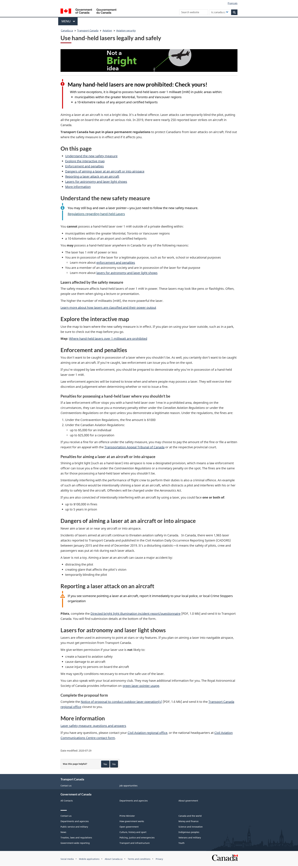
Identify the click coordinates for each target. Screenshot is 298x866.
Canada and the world (190, 815)
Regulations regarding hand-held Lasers (96, 214)
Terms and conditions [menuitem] (139, 858)
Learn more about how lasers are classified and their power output (108, 307)
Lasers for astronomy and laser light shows (96, 181)
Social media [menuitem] (67, 858)
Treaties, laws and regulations (76, 837)
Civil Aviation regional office (147, 733)
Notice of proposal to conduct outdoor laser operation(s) (121, 702)
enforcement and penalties (115, 262)
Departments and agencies (134, 800)
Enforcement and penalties (84, 166)
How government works (132, 821)
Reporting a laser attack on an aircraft (92, 176)
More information (78, 187)
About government (188, 800)
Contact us (66, 785)
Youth (181, 842)
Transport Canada (87, 30)
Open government (129, 826)
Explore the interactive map (85, 161)
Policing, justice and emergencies (137, 837)
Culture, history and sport (133, 832)
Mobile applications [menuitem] (89, 858)
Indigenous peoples (188, 832)
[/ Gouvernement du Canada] (88, 12)
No (114, 764)
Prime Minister (127, 815)
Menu (66, 21)
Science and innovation (190, 826)
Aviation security (126, 30)
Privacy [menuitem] (159, 858)
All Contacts (67, 800)
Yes (105, 764)
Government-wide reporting (75, 842)
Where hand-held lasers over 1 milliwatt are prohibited (108, 338)
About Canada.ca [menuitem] (113, 858)
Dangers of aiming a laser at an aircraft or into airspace (104, 171)
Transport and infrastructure (135, 842)
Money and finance (188, 821)
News (63, 832)
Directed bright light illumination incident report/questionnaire (135, 613)
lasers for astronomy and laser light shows (127, 273)
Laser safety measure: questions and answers (93, 726)
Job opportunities (129, 785)
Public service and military (74, 826)
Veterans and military (189, 837)
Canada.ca (67, 30)
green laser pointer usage (140, 686)
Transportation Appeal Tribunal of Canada (134, 447)
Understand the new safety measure (91, 156)
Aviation (107, 30)
